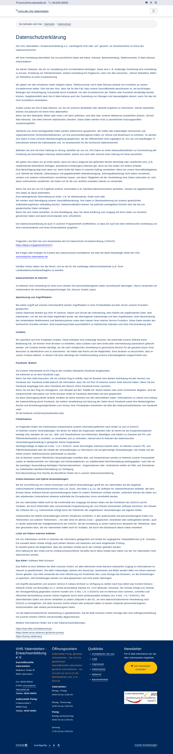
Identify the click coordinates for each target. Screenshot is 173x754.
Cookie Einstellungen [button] (145, 745)
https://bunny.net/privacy (29, 636)
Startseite (49, 24)
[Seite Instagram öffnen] (155, 3)
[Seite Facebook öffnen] (146, 3)
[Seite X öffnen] (151, 3)
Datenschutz (64, 24)
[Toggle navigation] (153, 10)
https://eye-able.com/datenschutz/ (34, 628)
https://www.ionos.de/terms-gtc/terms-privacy (40, 632)
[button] (140, 668)
